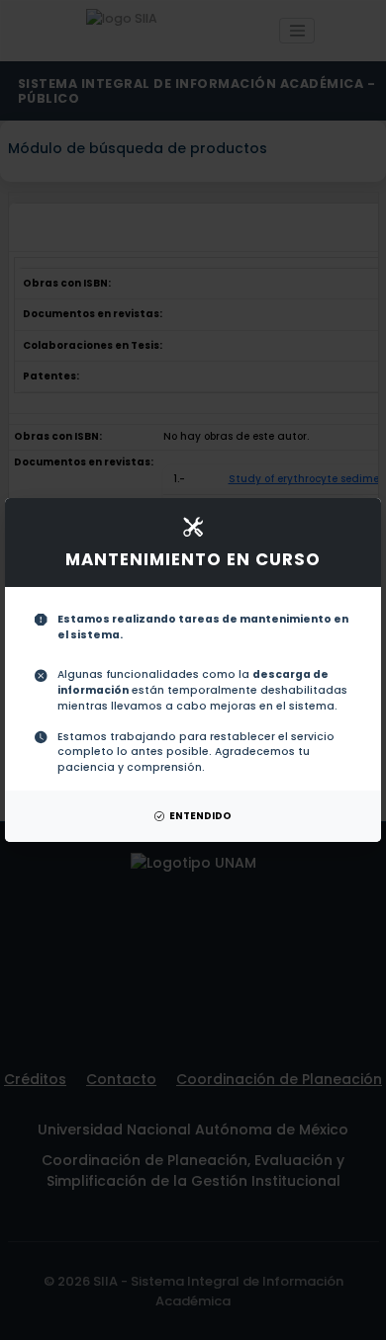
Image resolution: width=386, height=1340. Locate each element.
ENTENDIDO (200, 815)
